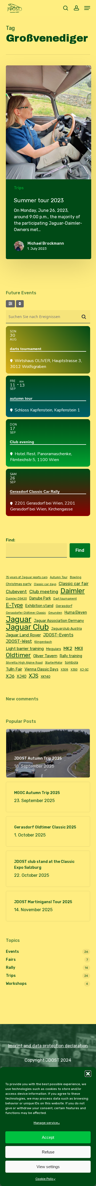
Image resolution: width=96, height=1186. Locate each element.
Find (79, 550)
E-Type (14, 605)
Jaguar (18, 619)
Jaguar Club (27, 627)
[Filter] (10, 303)
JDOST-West (19, 641)
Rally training (71, 656)
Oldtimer (18, 655)
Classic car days (45, 584)
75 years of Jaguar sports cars (26, 577)
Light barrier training (25, 648)
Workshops (16, 983)
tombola (71, 662)
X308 (64, 669)
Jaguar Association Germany (59, 620)
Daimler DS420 (16, 598)
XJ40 (21, 676)
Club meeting (43, 591)
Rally (10, 967)
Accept (48, 1137)
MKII (79, 648)
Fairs (11, 959)
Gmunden (55, 612)
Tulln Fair (14, 669)
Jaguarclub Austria (66, 628)
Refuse (48, 1152)
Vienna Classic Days (41, 669)
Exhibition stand (39, 606)
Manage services (47, 1123)
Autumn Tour (58, 577)
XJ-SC (84, 669)
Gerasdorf (64, 606)
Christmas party (18, 584)
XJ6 (10, 676)
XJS (33, 676)
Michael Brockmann (45, 243)
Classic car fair (74, 583)
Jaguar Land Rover (23, 635)
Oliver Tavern (45, 655)
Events (12, 951)
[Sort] (20, 303)
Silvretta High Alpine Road (24, 662)
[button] (88, 1073)
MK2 (67, 648)
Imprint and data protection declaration (48, 1045)
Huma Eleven (76, 612)
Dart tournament (65, 598)
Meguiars (53, 649)
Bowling (75, 577)
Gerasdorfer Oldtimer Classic (26, 612)
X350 (74, 669)
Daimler (73, 591)
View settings (48, 1166)
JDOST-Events (58, 634)
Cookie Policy (45, 1179)
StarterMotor (53, 662)
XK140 (45, 677)
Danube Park (40, 598)
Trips (19, 188)
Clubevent (16, 591)
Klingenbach (43, 642)
